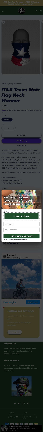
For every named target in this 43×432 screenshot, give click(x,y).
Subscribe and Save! (21, 236)
